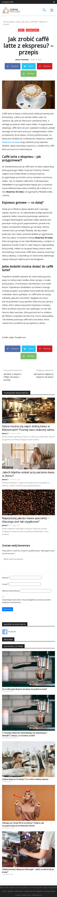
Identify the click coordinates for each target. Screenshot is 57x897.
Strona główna (9, 22)
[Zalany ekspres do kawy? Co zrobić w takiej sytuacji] (28, 759)
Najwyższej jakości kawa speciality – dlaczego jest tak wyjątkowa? (26, 520)
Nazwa (5, 577)
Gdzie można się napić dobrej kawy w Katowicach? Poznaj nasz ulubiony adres (28, 428)
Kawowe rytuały (32, 30)
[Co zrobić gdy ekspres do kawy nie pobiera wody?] (28, 669)
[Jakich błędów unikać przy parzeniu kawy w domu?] (28, 456)
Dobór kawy (7, 468)
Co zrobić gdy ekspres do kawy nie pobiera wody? (24, 689)
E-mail (5, 584)
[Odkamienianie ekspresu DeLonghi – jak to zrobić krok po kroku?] (28, 849)
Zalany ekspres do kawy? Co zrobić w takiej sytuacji (25, 779)
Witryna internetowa (10, 591)
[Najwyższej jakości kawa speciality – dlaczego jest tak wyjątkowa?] (28, 502)
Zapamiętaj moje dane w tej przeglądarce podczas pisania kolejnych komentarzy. (26, 601)
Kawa (18, 22)
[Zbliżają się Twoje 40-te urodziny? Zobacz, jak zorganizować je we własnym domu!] (28, 803)
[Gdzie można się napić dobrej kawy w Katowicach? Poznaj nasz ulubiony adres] (28, 410)
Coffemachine (37, 895)
